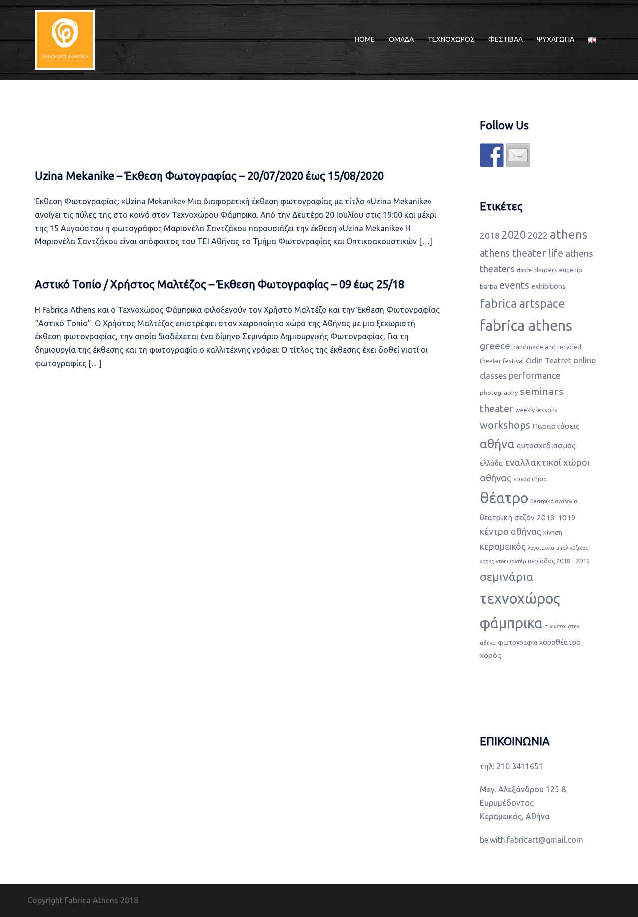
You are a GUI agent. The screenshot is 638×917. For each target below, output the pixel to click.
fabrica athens (526, 325)
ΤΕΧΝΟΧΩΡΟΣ (451, 39)
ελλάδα (491, 463)
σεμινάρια (506, 576)
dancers (545, 269)
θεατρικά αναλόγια (553, 501)
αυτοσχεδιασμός (546, 445)
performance (535, 375)
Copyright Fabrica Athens (72, 900)
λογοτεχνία (541, 548)
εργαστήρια (530, 478)
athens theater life (521, 253)
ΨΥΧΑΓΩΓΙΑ (555, 39)
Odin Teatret (548, 360)
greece (495, 345)
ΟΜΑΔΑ (401, 39)
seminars (542, 391)
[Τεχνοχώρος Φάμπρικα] (65, 38)
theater (496, 408)
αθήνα (497, 444)
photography (499, 392)
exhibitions (548, 286)
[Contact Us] (518, 155)
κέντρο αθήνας (510, 531)
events (514, 285)
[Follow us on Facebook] (492, 155)
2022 (538, 235)
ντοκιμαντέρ (511, 561)
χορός (490, 655)
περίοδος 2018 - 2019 (559, 560)
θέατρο (504, 498)
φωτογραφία (517, 642)
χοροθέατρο (560, 642)
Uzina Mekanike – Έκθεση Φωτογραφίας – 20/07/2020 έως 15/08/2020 (209, 175)
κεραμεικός (503, 546)
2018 (490, 235)
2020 (514, 235)
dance (524, 270)
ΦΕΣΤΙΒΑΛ (505, 39)
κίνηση (552, 532)
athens (568, 234)
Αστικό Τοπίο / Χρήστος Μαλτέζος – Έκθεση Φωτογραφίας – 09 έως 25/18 (219, 284)
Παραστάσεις (556, 426)
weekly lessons (536, 409)
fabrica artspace (522, 303)
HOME (365, 39)
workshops (505, 425)
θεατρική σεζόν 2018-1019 (528, 517)
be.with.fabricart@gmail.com (531, 839)
